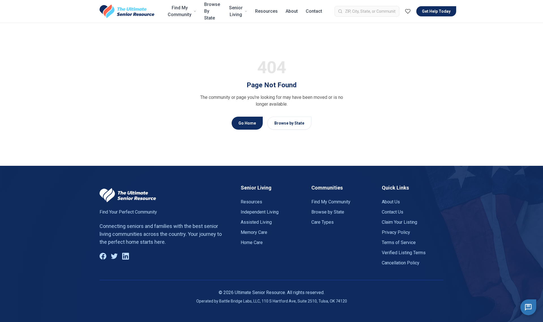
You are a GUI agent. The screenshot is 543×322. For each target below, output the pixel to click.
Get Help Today (436, 11)
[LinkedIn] (125, 256)
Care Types (322, 222)
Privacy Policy (396, 232)
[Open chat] (528, 307)
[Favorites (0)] (408, 11)
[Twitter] (114, 256)
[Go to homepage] (127, 11)
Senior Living (236, 11)
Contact (314, 11)
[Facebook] (103, 256)
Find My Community (179, 11)
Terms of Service (399, 242)
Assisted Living (256, 222)
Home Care (252, 242)
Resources (266, 11)
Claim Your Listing (399, 222)
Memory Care (254, 232)
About (292, 11)
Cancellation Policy (400, 263)
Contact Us (392, 212)
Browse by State (289, 123)
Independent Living (260, 212)
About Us (391, 201)
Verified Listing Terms (404, 252)
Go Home (247, 123)
